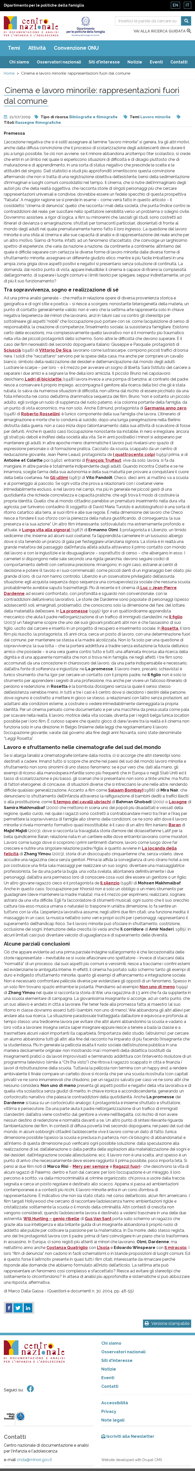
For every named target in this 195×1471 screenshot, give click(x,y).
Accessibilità (114, 1402)
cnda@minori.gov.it (34, 1459)
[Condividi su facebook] (9, 1307)
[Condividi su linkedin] (28, 1307)
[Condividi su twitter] (18, 1307)
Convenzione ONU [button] (76, 48)
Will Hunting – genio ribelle (51, 1218)
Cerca (186, 21)
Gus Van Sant (98, 1218)
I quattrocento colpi (134, 454)
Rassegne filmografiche (38, 122)
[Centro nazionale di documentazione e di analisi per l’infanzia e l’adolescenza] (31, 26)
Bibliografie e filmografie (93, 117)
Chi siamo (19, 62)
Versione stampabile (170, 1323)
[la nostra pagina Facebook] (30, 1389)
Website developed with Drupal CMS (131, 1460)
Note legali (112, 1420)
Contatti (178, 62)
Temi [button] (14, 48)
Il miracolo (176, 1247)
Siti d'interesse (104, 62)
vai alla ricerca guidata (160, 31)
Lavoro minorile (155, 117)
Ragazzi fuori (126, 1166)
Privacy (108, 1411)
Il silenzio (110, 883)
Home (9, 73)
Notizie (134, 62)
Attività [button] (37, 48)
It (187, 5)
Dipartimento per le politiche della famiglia (44, 5)
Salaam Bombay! (125, 790)
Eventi (156, 62)
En (175, 5)
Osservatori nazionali (59, 62)
